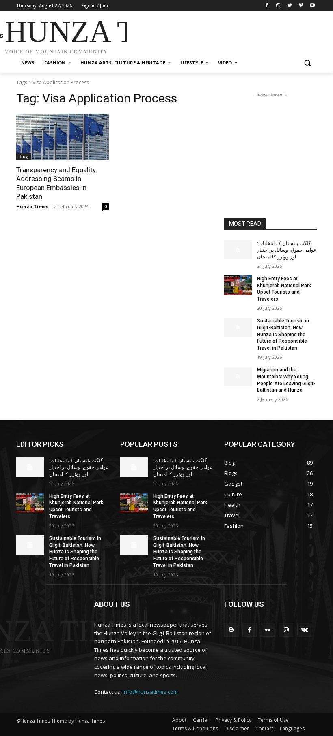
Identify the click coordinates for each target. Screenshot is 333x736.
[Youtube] (312, 6)
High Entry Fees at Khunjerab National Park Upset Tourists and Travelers (284, 289)
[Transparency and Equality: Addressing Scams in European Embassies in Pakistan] (62, 137)
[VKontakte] (304, 630)
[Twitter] (289, 6)
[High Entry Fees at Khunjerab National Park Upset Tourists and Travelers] (238, 285)
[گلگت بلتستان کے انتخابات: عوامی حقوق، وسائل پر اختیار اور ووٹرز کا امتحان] (238, 250)
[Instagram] (278, 6)
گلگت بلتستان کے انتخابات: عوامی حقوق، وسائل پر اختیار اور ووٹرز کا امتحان (286, 250)
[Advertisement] (222, 33)
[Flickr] (268, 630)
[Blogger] (231, 630)
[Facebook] (267, 6)
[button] (307, 63)
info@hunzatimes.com (150, 691)
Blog (23, 156)
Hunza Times (32, 206)
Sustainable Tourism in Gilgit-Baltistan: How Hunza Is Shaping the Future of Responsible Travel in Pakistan (283, 334)
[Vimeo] (300, 6)
